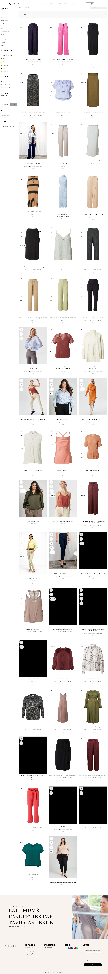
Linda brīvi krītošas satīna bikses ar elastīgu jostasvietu (92, 522)
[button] (49, 4)
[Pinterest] (75, 948)
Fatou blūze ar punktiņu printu (33, 727)
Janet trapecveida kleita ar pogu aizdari (93, 573)
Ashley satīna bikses (63, 163)
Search (15, 115)
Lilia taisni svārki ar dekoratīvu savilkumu (63, 775)
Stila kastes (63, 4)
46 (1, 88)
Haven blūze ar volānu (63, 113)
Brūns (4, 59)
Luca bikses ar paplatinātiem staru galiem (63, 318)
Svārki (2, 34)
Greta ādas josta (33, 679)
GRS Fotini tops (33, 874)
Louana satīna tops (63, 470)
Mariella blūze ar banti (63, 419)
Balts (4, 55)
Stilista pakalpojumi (48, 4)
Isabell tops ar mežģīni (33, 629)
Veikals (74, 4)
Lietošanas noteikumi (29, 947)
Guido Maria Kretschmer (36, 61)
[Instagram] (72, 948)
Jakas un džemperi (4, 20)
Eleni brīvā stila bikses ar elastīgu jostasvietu (93, 629)
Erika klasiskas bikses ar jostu (63, 629)
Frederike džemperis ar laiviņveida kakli (63, 882)
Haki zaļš (5, 65)
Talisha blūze (33, 368)
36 (5, 81)
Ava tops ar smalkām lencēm (93, 825)
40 (1, 84)
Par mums (35, 4)
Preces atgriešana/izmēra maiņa (31, 956)
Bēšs (11, 55)
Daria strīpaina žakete (33, 163)
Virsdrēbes (3, 42)
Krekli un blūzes (4, 26)
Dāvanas (2, 17)
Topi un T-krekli (4, 37)
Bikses (2, 15)
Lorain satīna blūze (33, 521)
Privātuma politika (29, 949)
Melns (4, 68)
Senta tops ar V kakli (63, 368)
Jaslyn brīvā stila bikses (33, 59)
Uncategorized (4, 39)
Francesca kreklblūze (93, 679)
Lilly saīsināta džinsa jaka (33, 578)
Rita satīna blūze (63, 679)
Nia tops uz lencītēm (63, 267)
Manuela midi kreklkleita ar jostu (93, 419)
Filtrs (13, 104)
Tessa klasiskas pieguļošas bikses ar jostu (33, 825)
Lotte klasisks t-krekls (93, 470)
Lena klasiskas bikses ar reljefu (63, 573)
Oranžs (5, 72)
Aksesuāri (3, 12)
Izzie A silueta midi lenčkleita (63, 727)
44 (10, 84)
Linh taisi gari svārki (93, 62)
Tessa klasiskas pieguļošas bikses (93, 318)
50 (10, 88)
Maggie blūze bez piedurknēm (33, 470)
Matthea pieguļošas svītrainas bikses (33, 419)
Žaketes (2, 45)
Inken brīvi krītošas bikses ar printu (33, 113)
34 (1, 81)
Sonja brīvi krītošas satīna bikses (93, 214)
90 (13, 88)
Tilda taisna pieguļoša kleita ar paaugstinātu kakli (63, 215)
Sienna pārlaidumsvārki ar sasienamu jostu (33, 267)
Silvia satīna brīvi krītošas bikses (63, 59)
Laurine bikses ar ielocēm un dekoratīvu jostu (63, 825)
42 (5, 84)
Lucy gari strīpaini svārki (33, 211)
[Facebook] (69, 948)
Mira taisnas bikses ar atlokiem (93, 267)
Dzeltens (5, 62)
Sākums (21, 7)
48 (6, 88)
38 (9, 81)
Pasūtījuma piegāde (29, 954)
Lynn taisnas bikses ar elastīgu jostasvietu (33, 318)
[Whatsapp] (77, 948)
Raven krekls (93, 368)
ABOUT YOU (26, 7)
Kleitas (2, 23)
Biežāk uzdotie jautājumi (30, 952)
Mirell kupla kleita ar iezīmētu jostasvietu (93, 727)
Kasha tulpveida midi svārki (93, 161)
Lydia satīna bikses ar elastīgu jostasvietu (93, 775)
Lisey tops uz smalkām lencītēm (63, 521)
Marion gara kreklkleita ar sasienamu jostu (33, 776)
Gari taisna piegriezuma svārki (93, 113)
